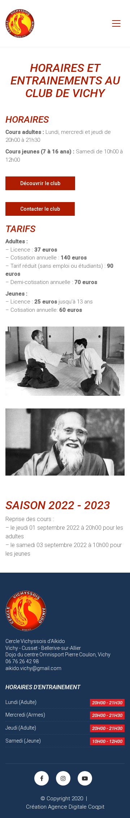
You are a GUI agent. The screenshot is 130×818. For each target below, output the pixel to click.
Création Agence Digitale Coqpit (65, 807)
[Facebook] (41, 778)
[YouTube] (85, 778)
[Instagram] (63, 778)
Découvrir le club (40, 183)
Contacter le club (40, 209)
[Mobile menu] (117, 23)
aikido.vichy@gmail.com (33, 668)
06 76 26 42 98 (22, 661)
